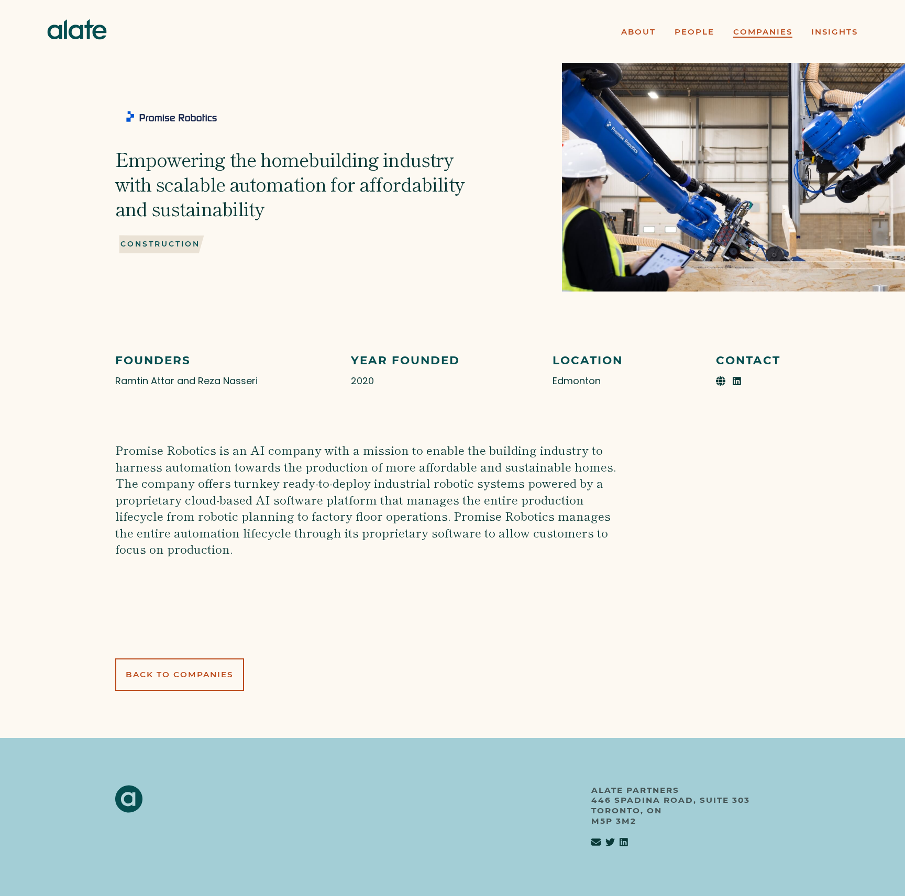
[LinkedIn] (737, 380)
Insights (834, 32)
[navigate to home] (77, 31)
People (694, 32)
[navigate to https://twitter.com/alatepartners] (610, 842)
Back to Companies (180, 674)
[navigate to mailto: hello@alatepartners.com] (596, 842)
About (638, 32)
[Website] (722, 380)
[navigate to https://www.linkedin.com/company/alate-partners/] (624, 842)
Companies (762, 32)
